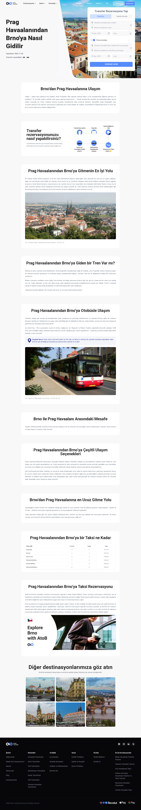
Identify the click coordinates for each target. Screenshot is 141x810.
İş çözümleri (54, 757)
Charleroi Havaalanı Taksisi (124, 764)
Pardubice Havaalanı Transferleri (37, 725)
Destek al (96, 762)
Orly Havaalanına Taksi (123, 769)
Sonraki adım (111, 64)
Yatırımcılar (10, 771)
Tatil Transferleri (34, 766)
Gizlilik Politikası (78, 757)
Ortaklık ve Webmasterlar (59, 766)
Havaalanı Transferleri (35, 757)
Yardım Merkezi (99, 757)
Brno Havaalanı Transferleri (65, 725)
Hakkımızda (10, 757)
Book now (129, 3)
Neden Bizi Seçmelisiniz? (15, 762)
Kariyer (8, 766)
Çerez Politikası (77, 766)
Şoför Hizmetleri (34, 762)
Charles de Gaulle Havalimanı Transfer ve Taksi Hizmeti (123, 775)
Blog (7, 775)
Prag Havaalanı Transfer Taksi (96, 725)
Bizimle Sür (54, 771)
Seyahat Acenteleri (56, 762)
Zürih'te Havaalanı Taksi (123, 790)
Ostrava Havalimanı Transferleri (36, 700)
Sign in (118, 3)
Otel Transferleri (34, 780)
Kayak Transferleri (34, 775)
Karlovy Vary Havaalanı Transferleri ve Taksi (70, 700)
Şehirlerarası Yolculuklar (36, 771)
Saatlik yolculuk (122, 16)
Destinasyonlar (11, 780)
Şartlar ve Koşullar (78, 762)
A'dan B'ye (100, 16)
